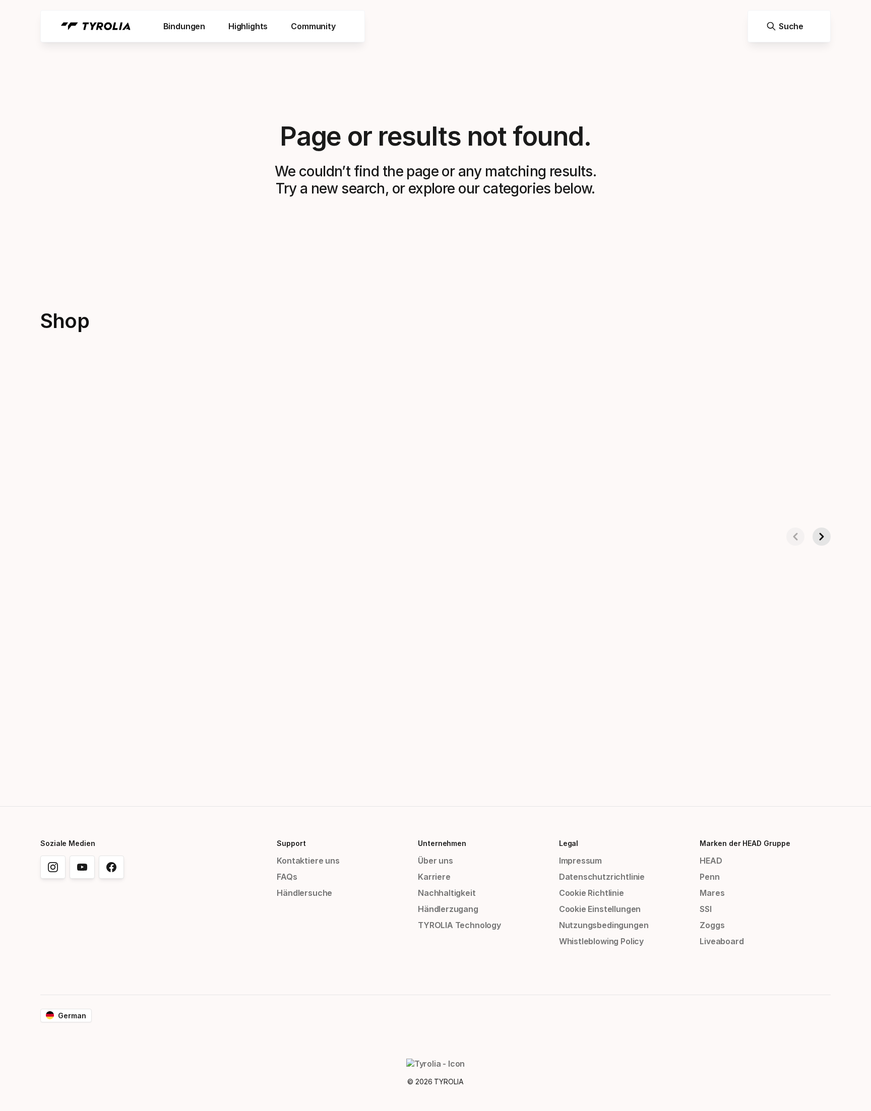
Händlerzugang (448, 909)
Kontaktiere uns (308, 861)
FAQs (287, 877)
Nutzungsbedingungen (604, 925)
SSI (705, 909)
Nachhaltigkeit (447, 893)
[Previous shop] (795, 537)
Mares (712, 893)
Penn (709, 877)
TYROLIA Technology (459, 925)
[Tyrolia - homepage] (96, 26)
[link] (53, 867)
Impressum (580, 861)
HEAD (711, 861)
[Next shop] (822, 537)
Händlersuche (304, 893)
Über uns (435, 861)
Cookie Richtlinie (591, 893)
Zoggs (712, 925)
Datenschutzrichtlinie (602, 877)
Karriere (434, 877)
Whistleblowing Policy (601, 941)
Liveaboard (721, 941)
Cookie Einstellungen (600, 909)
